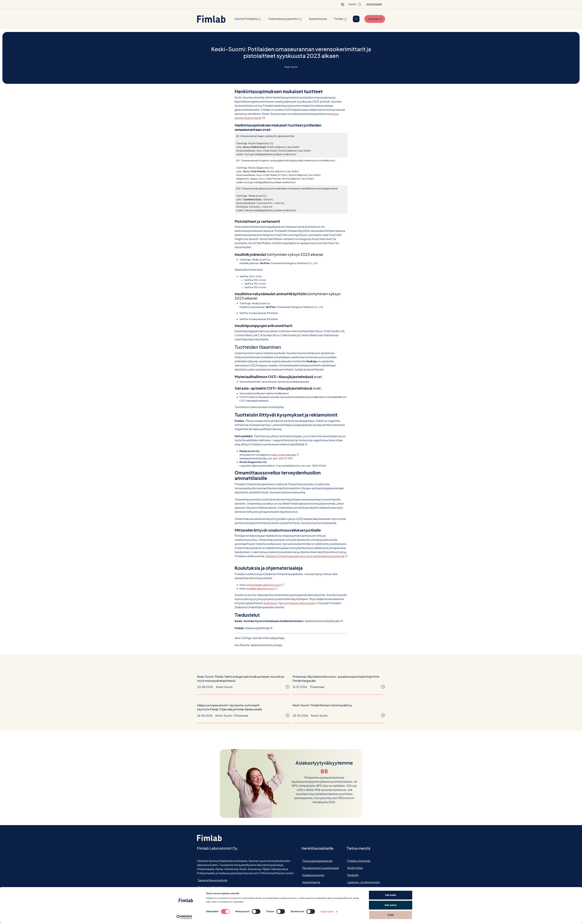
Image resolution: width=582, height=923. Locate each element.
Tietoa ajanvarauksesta (317, 861)
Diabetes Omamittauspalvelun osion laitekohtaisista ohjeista (306, 556)
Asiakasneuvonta (313, 875)
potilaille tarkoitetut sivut (262, 588)
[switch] (256, 911)
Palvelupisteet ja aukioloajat (320, 868)
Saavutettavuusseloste (212, 880)
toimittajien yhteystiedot (300, 603)
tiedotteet (271, 603)
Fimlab (338, 18)
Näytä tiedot (327, 911)
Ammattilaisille (374, 4)
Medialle (353, 875)
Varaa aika (376, 18)
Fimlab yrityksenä (358, 861)
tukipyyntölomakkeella (285, 454)
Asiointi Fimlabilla (246, 18)
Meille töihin (355, 868)
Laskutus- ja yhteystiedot (363, 882)
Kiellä (391, 915)
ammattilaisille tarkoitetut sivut (265, 584)
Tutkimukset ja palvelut (283, 18)
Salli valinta (391, 905)
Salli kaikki (390, 895)
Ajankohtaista (318, 18)
